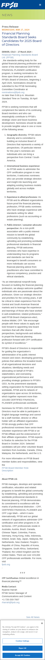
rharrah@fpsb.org (11, 602)
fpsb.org (6, 564)
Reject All (22, 648)
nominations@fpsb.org (13, 92)
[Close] (42, 623)
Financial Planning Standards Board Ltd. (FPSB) (20, 56)
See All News (33, 617)
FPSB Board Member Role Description (15, 469)
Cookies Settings (22, 641)
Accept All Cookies (22, 655)
